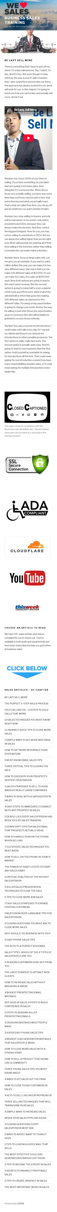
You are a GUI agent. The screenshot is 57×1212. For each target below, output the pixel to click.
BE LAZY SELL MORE (16, 697)
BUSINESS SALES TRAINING (22, 20)
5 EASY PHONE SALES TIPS (20, 939)
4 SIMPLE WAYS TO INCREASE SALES (25, 1111)
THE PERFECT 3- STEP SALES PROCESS (26, 703)
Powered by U (11, 1203)
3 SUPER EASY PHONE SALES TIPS (24, 1032)
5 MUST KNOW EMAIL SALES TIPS (23, 760)
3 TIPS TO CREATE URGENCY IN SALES (26, 1180)
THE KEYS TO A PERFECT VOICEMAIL (25, 946)
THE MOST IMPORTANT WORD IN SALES (27, 1187)
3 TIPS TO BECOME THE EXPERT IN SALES (28, 1164)
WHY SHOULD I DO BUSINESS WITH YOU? (28, 933)
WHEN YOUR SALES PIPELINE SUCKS (25, 1118)
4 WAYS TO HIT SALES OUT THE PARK (25, 1079)
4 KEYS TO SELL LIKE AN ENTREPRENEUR (28, 1095)
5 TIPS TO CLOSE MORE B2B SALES (24, 897)
